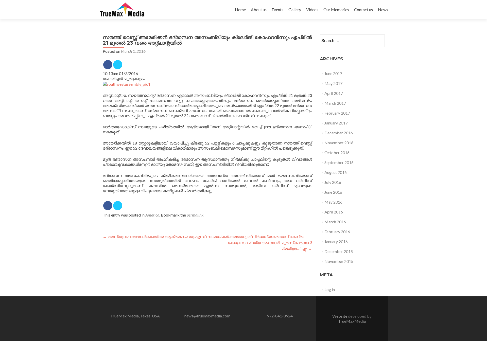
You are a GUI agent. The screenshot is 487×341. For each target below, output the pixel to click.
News (383, 9)
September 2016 (339, 162)
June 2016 (333, 192)
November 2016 (338, 142)
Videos (312, 9)
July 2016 (332, 182)
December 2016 (338, 132)
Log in (329, 289)
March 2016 (335, 221)
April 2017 (333, 93)
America (152, 214)
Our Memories (336, 9)
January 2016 (336, 241)
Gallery (294, 9)
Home (240, 9)
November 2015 (338, 261)
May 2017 (333, 83)
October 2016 (337, 152)
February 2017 (337, 113)
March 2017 (335, 103)
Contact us (363, 9)
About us (259, 9)
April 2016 (333, 211)
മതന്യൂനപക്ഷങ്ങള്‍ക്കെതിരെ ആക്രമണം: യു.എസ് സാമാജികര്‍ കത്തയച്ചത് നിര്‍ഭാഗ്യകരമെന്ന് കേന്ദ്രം (203, 236)
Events (277, 9)
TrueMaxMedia (352, 321)
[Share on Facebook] (107, 64)
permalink (195, 214)
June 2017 (333, 73)
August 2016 (335, 172)
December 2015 (338, 251)
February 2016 (337, 231)
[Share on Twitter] (117, 64)
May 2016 (333, 202)
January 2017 (336, 122)
